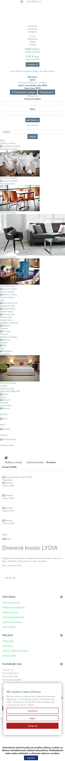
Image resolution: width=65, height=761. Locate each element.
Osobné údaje (9, 655)
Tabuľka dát (10, 577)
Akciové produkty (11, 602)
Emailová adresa (32, 98)
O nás (32, 36)
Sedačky (4, 328)
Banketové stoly (7, 305)
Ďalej (4, 534)
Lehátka (3, 385)
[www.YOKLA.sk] (32, 12)
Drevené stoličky (7, 183)
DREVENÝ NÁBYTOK (10, 391)
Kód (4, 539)
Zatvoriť (31, 758)
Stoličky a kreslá (7, 143)
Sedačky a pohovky (9, 322)
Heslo (32, 109)
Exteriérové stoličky (9, 148)
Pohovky (4, 333)
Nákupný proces (10, 612)
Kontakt (32, 44)
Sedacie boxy (6, 319)
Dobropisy (7, 646)
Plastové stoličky (8, 212)
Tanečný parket (7, 388)
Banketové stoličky (9, 177)
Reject (32, 718)
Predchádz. (7, 479)
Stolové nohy (6, 317)
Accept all (32, 725)
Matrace (3, 342)
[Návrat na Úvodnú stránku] (6, 457)
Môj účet (7, 635)
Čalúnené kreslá (7, 285)
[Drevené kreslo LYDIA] (32, 487)
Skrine (3, 396)
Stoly (2, 300)
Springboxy (5, 353)
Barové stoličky (7, 297)
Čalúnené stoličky (8, 256)
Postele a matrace (8, 336)
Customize (32, 710)
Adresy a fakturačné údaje (15, 651)
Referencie (32, 38)
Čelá (2, 348)
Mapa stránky (8, 627)
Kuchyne (4, 402)
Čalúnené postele (8, 382)
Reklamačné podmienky (13, 607)
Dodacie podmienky (12, 622)
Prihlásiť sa (32, 95)
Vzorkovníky (6, 405)
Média (32, 41)
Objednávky (8, 641)
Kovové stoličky (7, 291)
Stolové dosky (6, 311)
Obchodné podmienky (13, 617)
